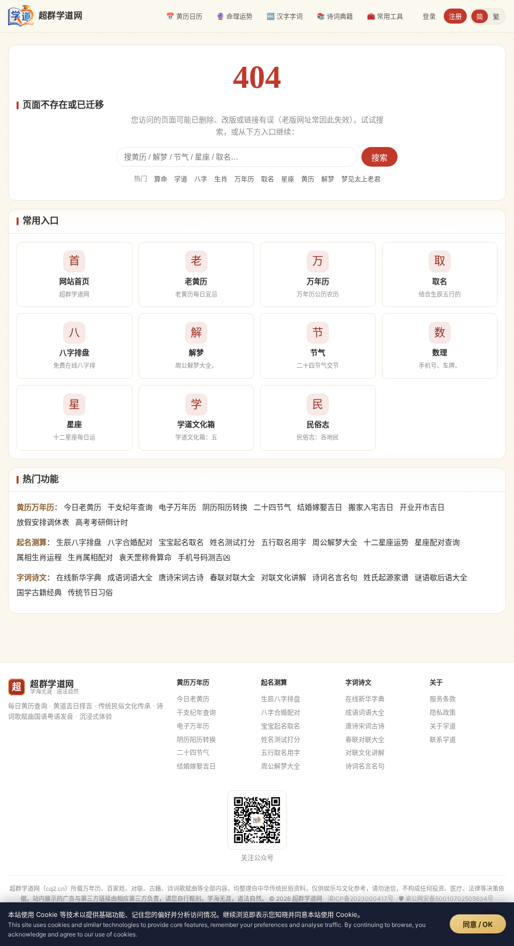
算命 (160, 179)
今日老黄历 (82, 507)
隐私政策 (443, 712)
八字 (200, 179)
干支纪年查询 (130, 507)
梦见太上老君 (360, 179)
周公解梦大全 (334, 542)
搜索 (379, 158)
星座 (287, 179)
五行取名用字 (283, 542)
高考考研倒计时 (101, 522)
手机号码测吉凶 (204, 557)
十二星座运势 (386, 542)
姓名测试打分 (232, 542)
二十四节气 (272, 507)
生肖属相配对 (90, 557)
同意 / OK (478, 924)
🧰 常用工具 (385, 16)
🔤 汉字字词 (285, 16)
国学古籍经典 (39, 592)
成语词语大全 (130, 577)
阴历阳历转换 (224, 507)
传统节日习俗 (90, 592)
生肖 (220, 179)
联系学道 (443, 739)
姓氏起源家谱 (386, 577)
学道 (180, 179)
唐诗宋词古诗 (181, 577)
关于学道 (443, 726)
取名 (267, 179)
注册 (455, 16)
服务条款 (443, 699)
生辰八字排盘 (78, 542)
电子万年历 (177, 507)
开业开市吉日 (422, 507)
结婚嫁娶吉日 (319, 507)
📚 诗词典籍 (335, 16)
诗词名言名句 (334, 577)
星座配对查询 (437, 542)
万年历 (244, 179)
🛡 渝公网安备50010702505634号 (446, 898)
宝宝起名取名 (181, 542)
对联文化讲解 (283, 577)
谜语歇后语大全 (441, 577)
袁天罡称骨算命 (145, 557)
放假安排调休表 (43, 522)
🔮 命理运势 (234, 16)
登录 (429, 16)
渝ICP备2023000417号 (361, 898)
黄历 (307, 179)
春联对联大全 (232, 577)
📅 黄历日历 (184, 16)
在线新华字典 (78, 577)
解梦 (327, 179)
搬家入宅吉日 (371, 507)
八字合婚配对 (130, 542)
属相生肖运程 (39, 557)
